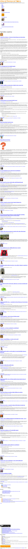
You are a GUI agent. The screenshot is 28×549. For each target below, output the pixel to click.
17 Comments (11, 210)
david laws (8, 374)
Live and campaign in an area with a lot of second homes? (10, 170)
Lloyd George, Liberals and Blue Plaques (10, 532)
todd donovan (20, 440)
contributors (23, 547)
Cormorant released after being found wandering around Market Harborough (14, 533)
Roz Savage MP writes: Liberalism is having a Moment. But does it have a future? (11, 491)
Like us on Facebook (4, 485)
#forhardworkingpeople (17, 220)
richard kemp (24, 311)
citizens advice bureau (9, 166)
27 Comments (15, 456)
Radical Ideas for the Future (5, 139)
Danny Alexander (9, 456)
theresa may (1, 297)
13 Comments (4, 297)
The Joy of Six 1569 (8, 528)
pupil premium (16, 311)
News (3, 226)
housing (19, 166)
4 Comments (15, 323)
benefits (7, 279)
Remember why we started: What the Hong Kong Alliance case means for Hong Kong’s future (12, 501)
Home (2, 4)
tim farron (13, 456)
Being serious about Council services (6, 122)
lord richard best (10, 279)
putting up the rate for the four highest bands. (9, 191)
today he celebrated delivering (8, 218)
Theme (2, 7)
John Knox (2, 123)
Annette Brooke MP (3, 329)
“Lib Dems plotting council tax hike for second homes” (9, 444)
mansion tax (8, 210)
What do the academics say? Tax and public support (9, 430)
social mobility (24, 374)
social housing (21, 374)
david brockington (13, 440)
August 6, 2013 (12, 222)
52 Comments (16, 414)
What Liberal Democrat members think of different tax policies (11, 392)
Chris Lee (2, 141)
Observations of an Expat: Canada (6, 500)
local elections (10, 311)
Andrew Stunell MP (3, 304)
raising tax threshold (20, 311)
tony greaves (14, 279)
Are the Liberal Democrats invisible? (6, 490)
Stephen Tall (2, 267)
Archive (2, 5)
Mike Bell (2, 38)
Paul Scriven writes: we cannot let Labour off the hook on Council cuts (12, 405)
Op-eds (3, 135)
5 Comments (24, 440)
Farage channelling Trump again (8, 531)
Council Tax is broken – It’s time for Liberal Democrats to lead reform (12, 37)
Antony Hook (2, 86)
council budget (8, 414)
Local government (4, 311)
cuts (10, 414)
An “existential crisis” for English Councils (7, 66)
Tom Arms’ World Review (5, 499)
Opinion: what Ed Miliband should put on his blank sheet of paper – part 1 (13, 418)
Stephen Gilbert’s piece (5, 368)
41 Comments (23, 166)
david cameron (11, 226)
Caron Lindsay (2, 183)
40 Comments (5, 243)
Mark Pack (2, 249)
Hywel (3, 538)
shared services (8, 323)
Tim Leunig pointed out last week (4, 367)
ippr (19, 374)
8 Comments (14, 135)
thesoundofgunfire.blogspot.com (20, 476)
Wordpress (4, 547)
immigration (14, 226)
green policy (17, 166)
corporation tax (13, 166)
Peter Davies (3, 539)
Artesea (9, 547)
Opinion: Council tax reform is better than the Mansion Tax (10, 202)
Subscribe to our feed (4, 486)
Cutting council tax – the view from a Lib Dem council (9, 316)
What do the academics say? (5, 440)
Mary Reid (2, 67)
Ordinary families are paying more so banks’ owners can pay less (11, 85)
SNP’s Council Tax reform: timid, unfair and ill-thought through (11, 182)
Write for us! (3, 6)
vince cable (24, 226)
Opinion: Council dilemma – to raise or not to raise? (9, 339)
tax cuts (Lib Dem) (20, 226)
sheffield (13, 414)
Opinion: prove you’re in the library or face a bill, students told (11, 460)
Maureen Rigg (2, 340)
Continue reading (2, 61)
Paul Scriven (2, 406)
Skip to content (2, 3)
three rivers (12, 323)
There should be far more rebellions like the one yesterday (10, 247)
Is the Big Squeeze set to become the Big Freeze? (8, 100)
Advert (1, 503)
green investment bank (14, 374)
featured (10, 374)
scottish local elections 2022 (10, 135)
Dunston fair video (8, 527)
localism (16, 226)
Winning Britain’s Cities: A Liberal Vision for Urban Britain (8, 498)
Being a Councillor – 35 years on (6, 492)
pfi (21, 166)
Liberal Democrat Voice (17, 547)
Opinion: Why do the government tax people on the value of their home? (13, 231)
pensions (14, 311)
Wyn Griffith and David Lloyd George (16, 529)
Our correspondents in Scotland (5, 473)
